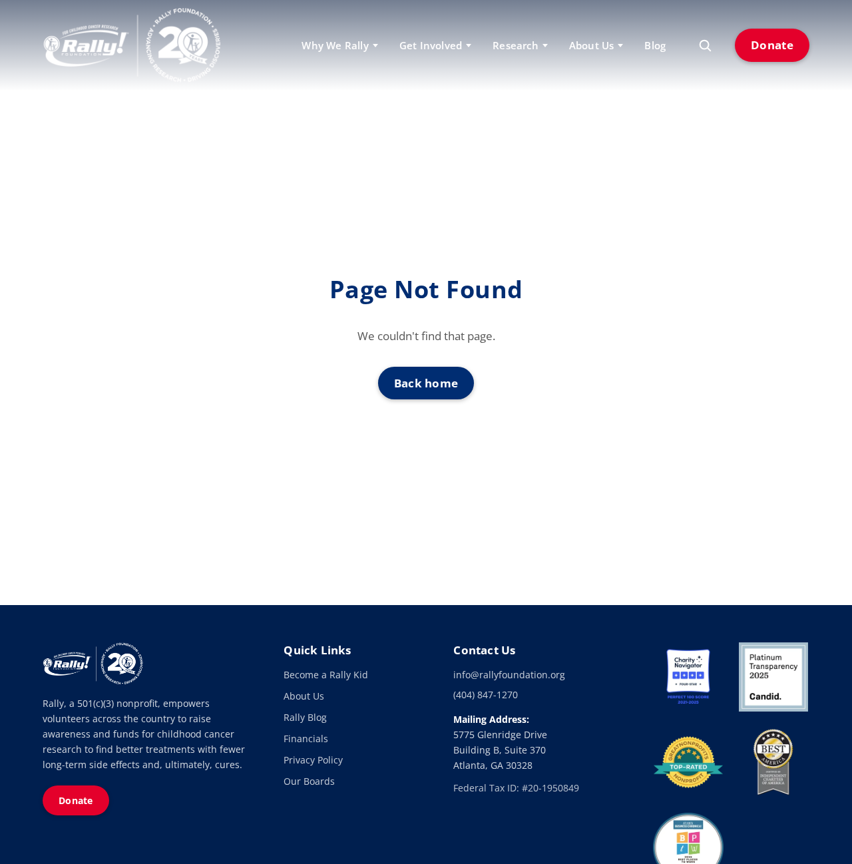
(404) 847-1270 (485, 694)
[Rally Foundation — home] (132, 45)
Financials (306, 738)
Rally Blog (305, 717)
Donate (772, 45)
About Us (304, 696)
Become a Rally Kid (326, 674)
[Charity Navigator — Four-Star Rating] (688, 677)
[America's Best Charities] (773, 762)
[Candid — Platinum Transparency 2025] (773, 677)
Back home (426, 383)
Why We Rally (335, 45)
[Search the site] (705, 45)
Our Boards (309, 781)
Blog (655, 45)
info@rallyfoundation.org (509, 674)
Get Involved (430, 45)
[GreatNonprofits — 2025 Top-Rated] (688, 762)
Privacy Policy (313, 760)
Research (515, 45)
